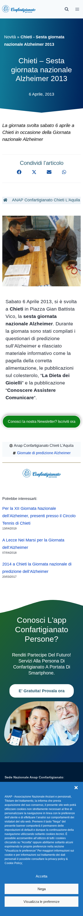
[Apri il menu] (77, 9)
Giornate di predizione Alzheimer (44, 453)
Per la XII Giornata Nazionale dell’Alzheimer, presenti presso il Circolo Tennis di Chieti (39, 516)
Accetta (41, 876)
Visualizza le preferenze (41, 902)
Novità (10, 37)
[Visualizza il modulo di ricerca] (66, 9)
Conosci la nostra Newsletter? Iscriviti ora (41, 421)
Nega (42, 889)
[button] (76, 787)
